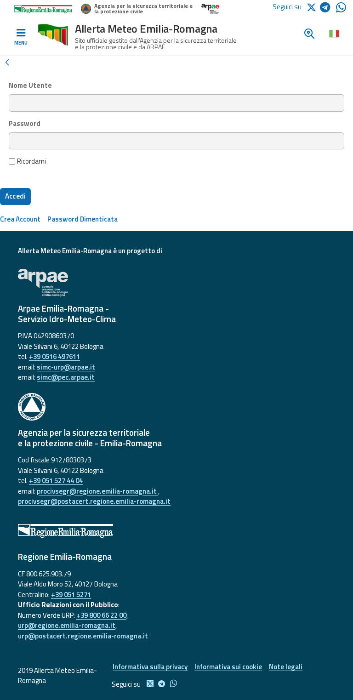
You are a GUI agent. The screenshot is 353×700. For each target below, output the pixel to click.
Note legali (285, 666)
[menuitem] (20, 219)
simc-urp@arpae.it (66, 367)
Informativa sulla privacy (150, 666)
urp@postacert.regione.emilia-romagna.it (83, 636)
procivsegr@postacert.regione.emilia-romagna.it (94, 501)
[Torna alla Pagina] (7, 61)
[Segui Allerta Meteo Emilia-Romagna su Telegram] (328, 9)
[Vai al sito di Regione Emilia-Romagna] (176, 531)
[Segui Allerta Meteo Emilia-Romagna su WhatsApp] (341, 10)
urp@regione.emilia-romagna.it (66, 625)
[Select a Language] (334, 33)
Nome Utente (30, 85)
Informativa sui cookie (228, 666)
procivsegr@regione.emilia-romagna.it (97, 491)
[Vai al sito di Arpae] (176, 282)
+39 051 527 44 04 (56, 480)
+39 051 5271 (71, 594)
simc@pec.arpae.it (66, 377)
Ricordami (31, 161)
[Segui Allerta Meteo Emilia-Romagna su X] (313, 6)
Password (24, 124)
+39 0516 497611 (54, 356)
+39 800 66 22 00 (101, 615)
